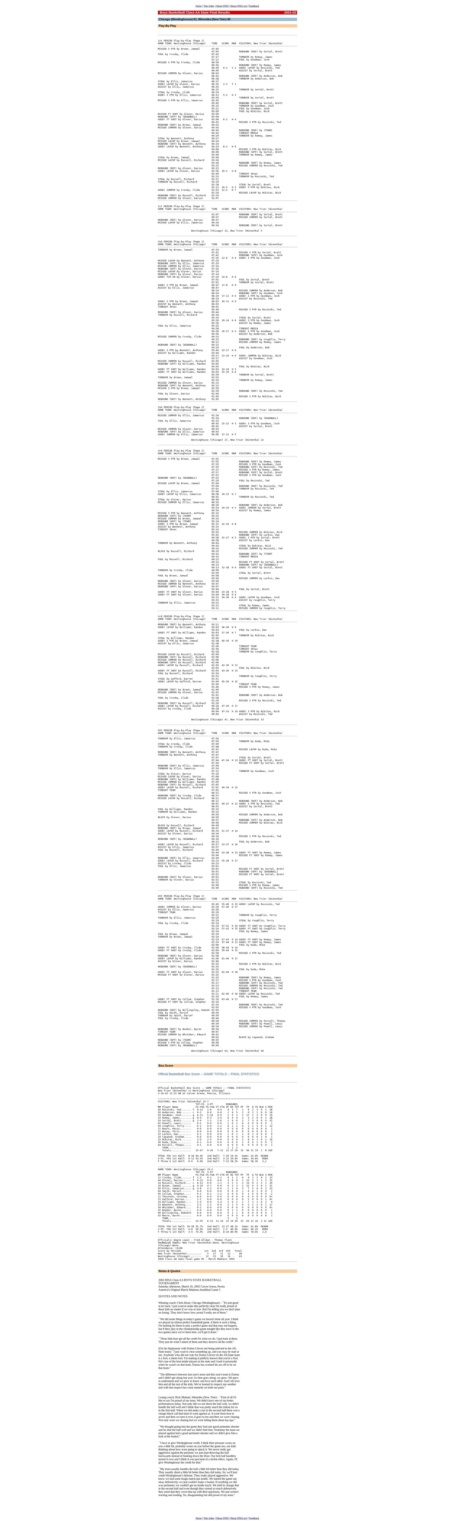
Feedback (254, 6)
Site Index (209, 6)
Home (199, 6)
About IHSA (222, 6)
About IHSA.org (238, 6)
